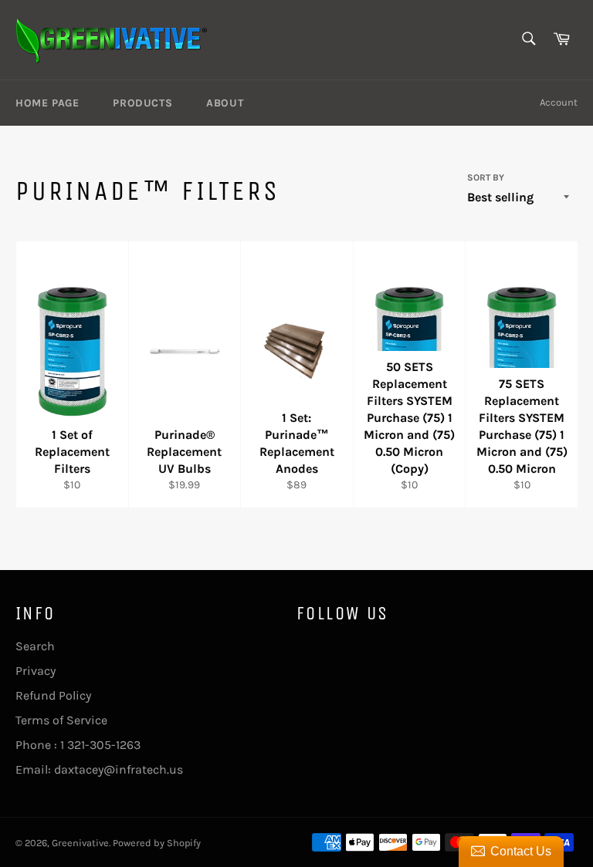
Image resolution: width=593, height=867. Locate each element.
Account (559, 102)
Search (35, 646)
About (224, 103)
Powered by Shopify (157, 842)
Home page (47, 103)
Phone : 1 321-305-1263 (78, 744)
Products (142, 103)
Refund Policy (53, 695)
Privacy (35, 670)
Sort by (485, 177)
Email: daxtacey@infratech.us (99, 769)
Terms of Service (61, 720)
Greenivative (80, 842)
